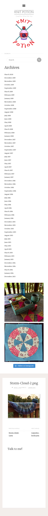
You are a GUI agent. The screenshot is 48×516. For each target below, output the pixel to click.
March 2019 (8, 91)
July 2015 (7, 239)
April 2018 (8, 126)
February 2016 (9, 215)
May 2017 (7, 163)
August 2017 (8, 153)
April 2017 (8, 167)
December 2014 (9, 263)
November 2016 (10, 184)
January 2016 (9, 218)
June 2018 (7, 119)
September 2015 (10, 232)
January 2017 (8, 177)
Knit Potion (24, 12)
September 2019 (10, 88)
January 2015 (9, 259)
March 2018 (8, 129)
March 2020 (8, 74)
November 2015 (10, 225)
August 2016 (8, 194)
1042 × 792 (17, 387)
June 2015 (7, 242)
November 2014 (10, 266)
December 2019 (9, 78)
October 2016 (9, 187)
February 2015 (9, 256)
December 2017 (9, 139)
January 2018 (9, 136)
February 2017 (9, 174)
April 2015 (8, 249)
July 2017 (7, 157)
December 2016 (9, 181)
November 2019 (10, 81)
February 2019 (9, 95)
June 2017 (7, 160)
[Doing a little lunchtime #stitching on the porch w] (23, 302)
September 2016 (10, 191)
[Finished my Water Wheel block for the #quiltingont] (23, 342)
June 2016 (7, 201)
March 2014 (8, 270)
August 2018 (8, 112)
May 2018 (7, 122)
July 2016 (7, 198)
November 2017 (9, 143)
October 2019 (9, 85)
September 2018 (10, 109)
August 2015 (8, 235)
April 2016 (8, 208)
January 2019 (9, 98)
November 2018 (10, 102)
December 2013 (9, 276)
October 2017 (9, 146)
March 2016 (8, 211)
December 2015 (9, 222)
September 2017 (10, 150)
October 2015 (9, 229)
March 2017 (8, 170)
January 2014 (9, 273)
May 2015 (7, 246)
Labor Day (32, 387)
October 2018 (9, 105)
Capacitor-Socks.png (35, 434)
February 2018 (9, 133)
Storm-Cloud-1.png (14, 434)
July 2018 (7, 115)
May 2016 (7, 205)
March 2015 (8, 253)
